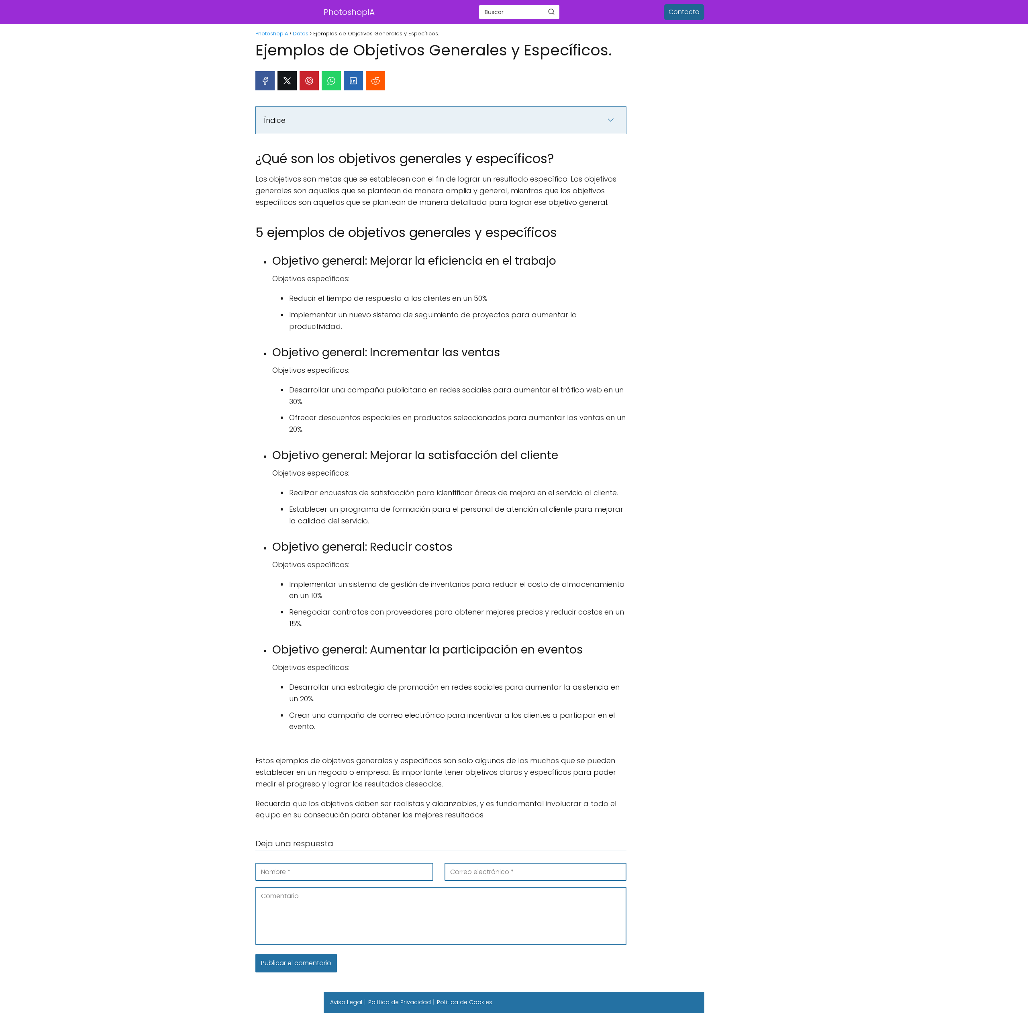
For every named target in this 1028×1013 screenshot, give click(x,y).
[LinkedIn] (353, 80)
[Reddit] (375, 80)
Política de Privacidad (399, 1002)
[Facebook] (265, 80)
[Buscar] (551, 11)
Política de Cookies (464, 1002)
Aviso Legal (346, 1002)
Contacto (684, 11)
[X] (287, 80)
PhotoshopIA (349, 12)
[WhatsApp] (331, 80)
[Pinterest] (309, 80)
